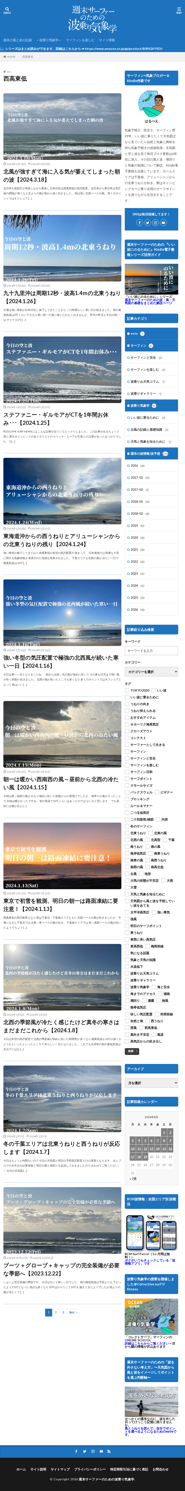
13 (151, 1148)
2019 (137, 525)
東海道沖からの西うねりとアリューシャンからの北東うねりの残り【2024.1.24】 (61, 540)
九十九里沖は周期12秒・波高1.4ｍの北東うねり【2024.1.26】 (62, 297)
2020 (137, 537)
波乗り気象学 (143, 405)
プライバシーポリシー (90, 1469)
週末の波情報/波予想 (149, 453)
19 (145, 1157)
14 (158, 1148)
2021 (137, 549)
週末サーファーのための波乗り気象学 (106, 1479)
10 (132, 1148)
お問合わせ (161, 1469)
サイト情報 (107, 40)
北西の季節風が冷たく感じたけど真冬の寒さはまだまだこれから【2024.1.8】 (61, 1026)
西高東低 (27, 56)
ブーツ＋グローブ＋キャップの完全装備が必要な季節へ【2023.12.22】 (61, 1269)
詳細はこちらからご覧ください (147, 1343)
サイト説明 (38, 1469)
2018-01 (140, 501)
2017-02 (140, 489)
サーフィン (141, 345)
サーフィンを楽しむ (80, 40)
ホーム (21, 1469)
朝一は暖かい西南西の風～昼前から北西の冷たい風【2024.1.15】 (61, 783)
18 (139, 1157)
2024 (137, 585)
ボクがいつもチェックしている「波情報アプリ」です (150, 1261)
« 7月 (133, 1179)
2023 (137, 573)
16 (170, 1148)
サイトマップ (60, 1469)
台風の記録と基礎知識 (149, 429)
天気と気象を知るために (151, 441)
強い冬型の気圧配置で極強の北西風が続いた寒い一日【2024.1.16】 (61, 661)
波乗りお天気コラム (147, 381)
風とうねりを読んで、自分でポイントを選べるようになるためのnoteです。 (150, 1431)
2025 (137, 597)
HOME (11, 56)
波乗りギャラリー (146, 393)
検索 (131, 1051)
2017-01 (140, 477)
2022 (137, 561)
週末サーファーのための (150, 301)
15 (164, 1148)
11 (139, 1148)
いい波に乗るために (148, 417)
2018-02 (140, 513)
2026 (137, 609)
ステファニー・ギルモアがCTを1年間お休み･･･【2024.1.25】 (56, 418)
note (137, 333)
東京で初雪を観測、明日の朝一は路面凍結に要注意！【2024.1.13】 (60, 904)
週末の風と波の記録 (17, 40)
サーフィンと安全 (146, 357)
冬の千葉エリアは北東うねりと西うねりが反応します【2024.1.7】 (61, 1147)
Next (72, 1312)
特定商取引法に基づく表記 (129, 1469)
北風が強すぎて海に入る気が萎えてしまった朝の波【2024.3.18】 (61, 175)
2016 (137, 465)
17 (132, 1157)
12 (145, 1148)
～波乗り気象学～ (49, 40)
